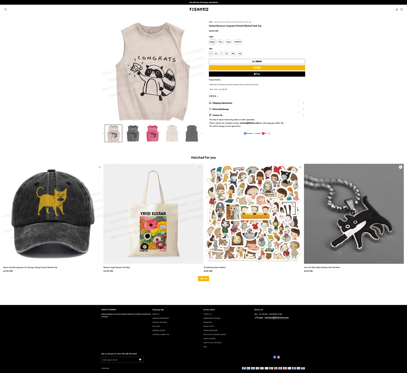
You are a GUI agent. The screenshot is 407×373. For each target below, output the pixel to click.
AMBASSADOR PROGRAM (212, 318)
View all (203, 278)
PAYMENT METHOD (158, 330)
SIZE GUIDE (156, 326)
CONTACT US (207, 314)
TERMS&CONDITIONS (210, 330)
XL (227, 53)
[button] (5, 9)
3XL (240, 53)
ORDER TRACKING (209, 339)
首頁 (210, 22)
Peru (221, 42)
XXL (233, 53)
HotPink (238, 42)
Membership (207, 322)
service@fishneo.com (277, 317)
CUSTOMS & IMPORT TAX (160, 334)
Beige (212, 42)
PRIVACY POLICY (208, 326)
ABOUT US (155, 314)
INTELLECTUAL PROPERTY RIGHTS (214, 334)
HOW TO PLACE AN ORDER (212, 343)
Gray (229, 42)
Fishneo (107, 368)
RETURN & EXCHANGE (159, 322)
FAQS (205, 347)
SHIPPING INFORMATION (160, 318)
